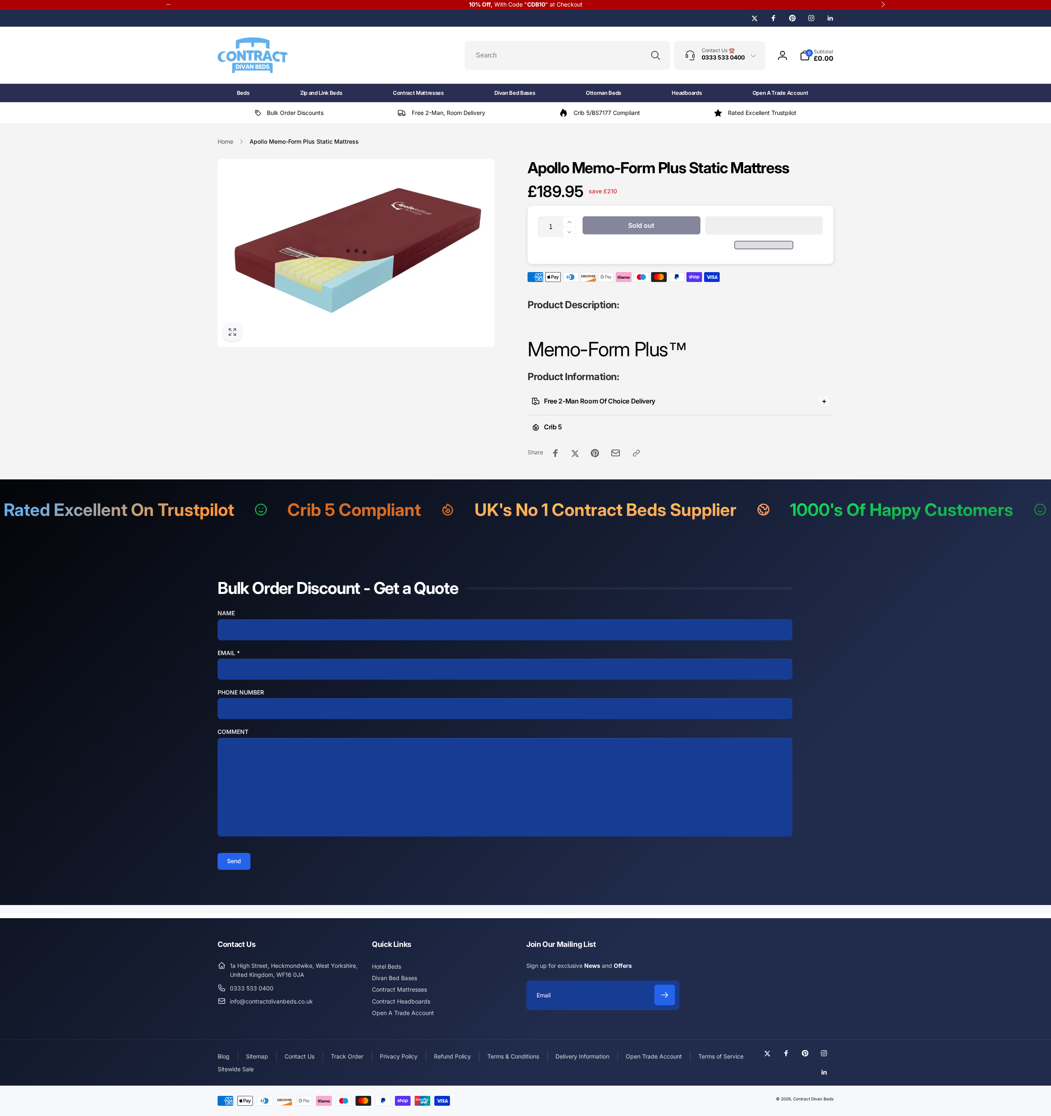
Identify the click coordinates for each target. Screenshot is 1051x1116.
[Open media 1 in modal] (356, 252)
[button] (764, 225)
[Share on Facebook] (555, 453)
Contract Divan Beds (813, 1098)
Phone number (241, 692)
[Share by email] (615, 453)
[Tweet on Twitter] (575, 453)
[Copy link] (636, 453)
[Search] (655, 55)
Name (226, 613)
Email (229, 652)
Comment (233, 731)
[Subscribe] (664, 995)
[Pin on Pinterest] (595, 453)
